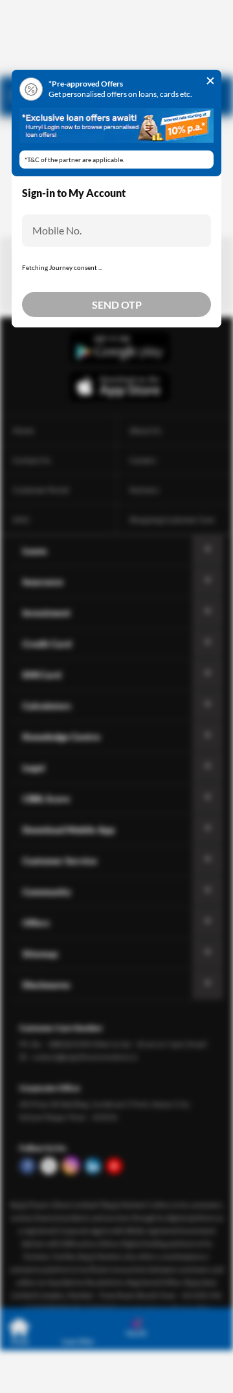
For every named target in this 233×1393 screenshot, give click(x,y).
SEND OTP (117, 304)
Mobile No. (57, 230)
